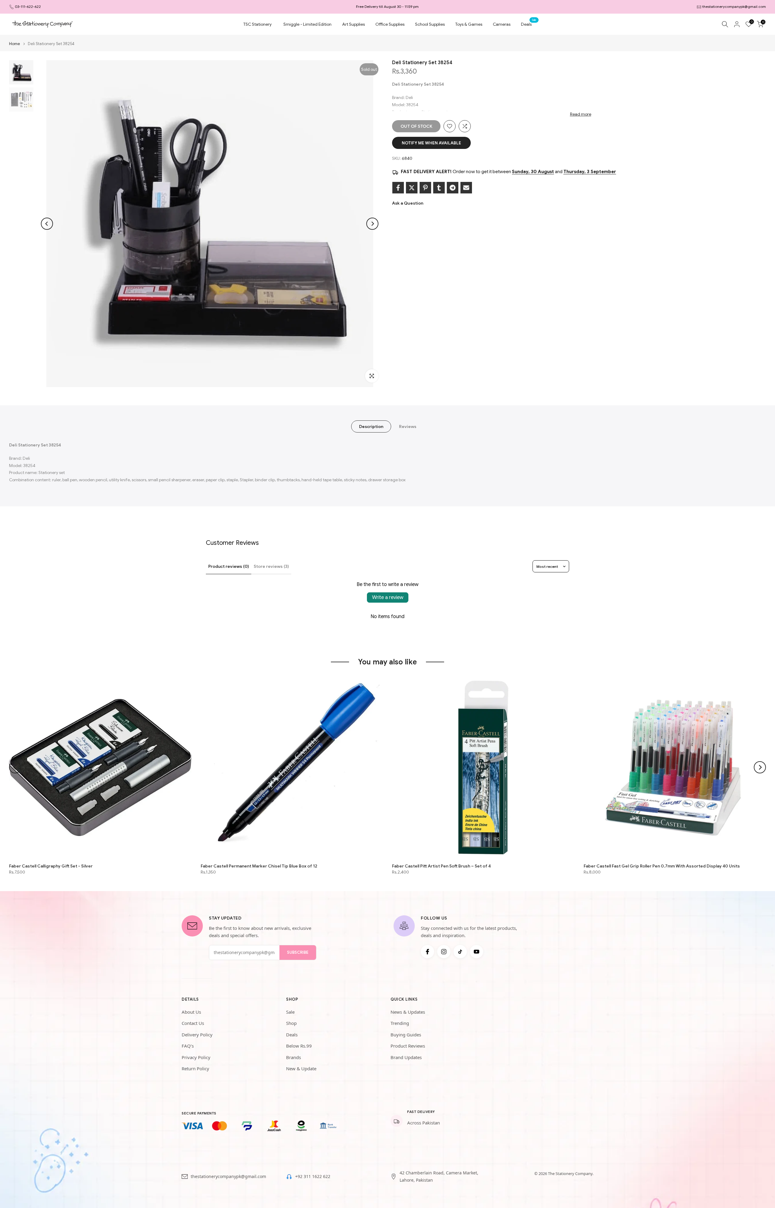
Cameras (501, 24)
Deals (528, 24)
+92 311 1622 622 (312, 1176)
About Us (191, 1012)
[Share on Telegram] (453, 188)
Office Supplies (389, 24)
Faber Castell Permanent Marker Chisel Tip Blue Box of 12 (259, 865)
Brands (293, 1057)
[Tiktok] (460, 951)
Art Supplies (353, 24)
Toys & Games (468, 24)
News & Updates (408, 1012)
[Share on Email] (466, 188)
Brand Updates (406, 1057)
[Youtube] (476, 951)
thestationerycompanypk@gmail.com (734, 6)
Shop (291, 1023)
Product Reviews (408, 1046)
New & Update (301, 1068)
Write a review (387, 597)
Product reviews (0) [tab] (228, 566)
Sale (290, 1012)
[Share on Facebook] (398, 188)
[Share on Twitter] (412, 188)
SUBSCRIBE (297, 952)
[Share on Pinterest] (425, 188)
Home (14, 44)
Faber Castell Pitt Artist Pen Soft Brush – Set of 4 (441, 865)
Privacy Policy (196, 1057)
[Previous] (47, 224)
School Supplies (430, 24)
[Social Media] (427, 951)
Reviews (407, 426)
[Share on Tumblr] (439, 188)
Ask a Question (407, 203)
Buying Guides (406, 1035)
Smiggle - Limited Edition (307, 24)
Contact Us (193, 1023)
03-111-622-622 (28, 6)
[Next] (372, 224)
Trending (400, 1023)
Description (371, 426)
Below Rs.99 (299, 1046)
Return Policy (195, 1068)
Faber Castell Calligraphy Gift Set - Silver (51, 865)
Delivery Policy (197, 1035)
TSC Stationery (257, 24)
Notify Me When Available (431, 143)
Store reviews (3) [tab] (271, 566)
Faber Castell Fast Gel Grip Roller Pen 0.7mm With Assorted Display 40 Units (662, 865)
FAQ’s (188, 1046)
